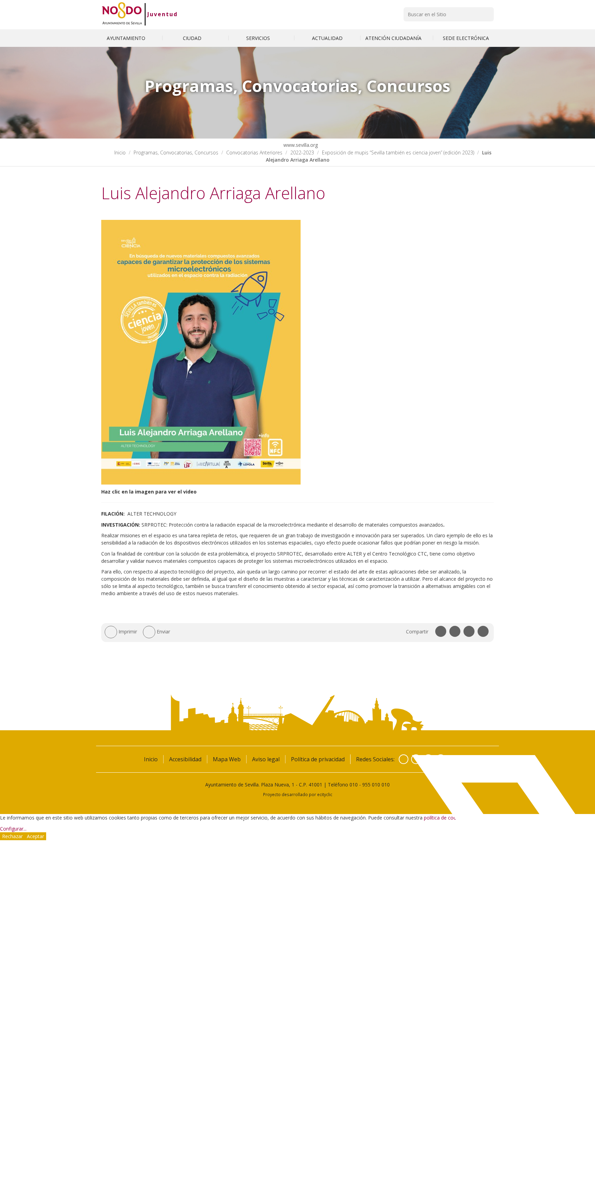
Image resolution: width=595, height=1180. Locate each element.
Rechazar (12, 836)
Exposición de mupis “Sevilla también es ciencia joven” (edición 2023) (398, 152)
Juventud (162, 14)
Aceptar (35, 836)
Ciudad (193, 38)
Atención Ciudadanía (394, 38)
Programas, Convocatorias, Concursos (176, 152)
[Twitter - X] (416, 759)
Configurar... (13, 828)
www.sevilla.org (300, 145)
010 (353, 784)
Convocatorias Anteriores (254, 152)
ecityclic (324, 794)
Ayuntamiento (127, 38)
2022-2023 (302, 152)
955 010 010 (376, 784)
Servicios (258, 38)
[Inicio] (122, 14)
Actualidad (327, 38)
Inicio (120, 152)
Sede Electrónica (466, 38)
